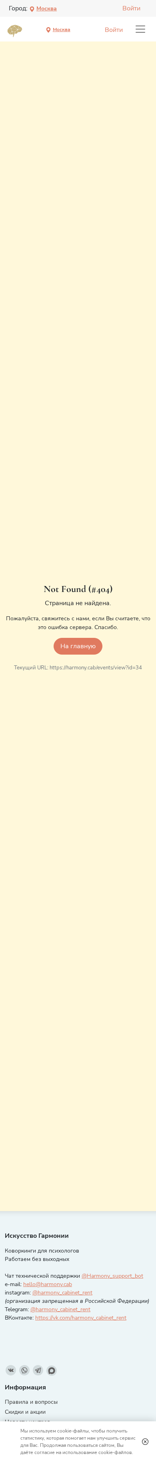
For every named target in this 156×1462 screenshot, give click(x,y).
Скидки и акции (25, 1412)
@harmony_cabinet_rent (62, 1292)
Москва (46, 8)
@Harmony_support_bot (112, 1276)
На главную (78, 646)
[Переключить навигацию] (140, 29)
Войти (131, 8)
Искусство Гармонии (37, 1235)
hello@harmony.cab (47, 1284)
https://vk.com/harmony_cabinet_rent (80, 1318)
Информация (25, 1387)
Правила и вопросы (31, 1402)
